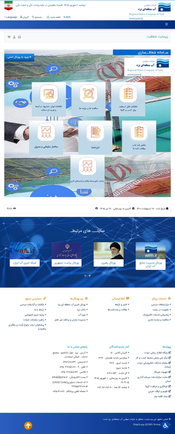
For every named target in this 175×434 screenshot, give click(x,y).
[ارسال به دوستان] (14, 37)
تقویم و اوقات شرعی (158, 391)
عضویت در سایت (160, 310)
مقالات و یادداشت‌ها (117, 310)
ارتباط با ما (39, 310)
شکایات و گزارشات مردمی (32, 305)
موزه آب (82, 315)
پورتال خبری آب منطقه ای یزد (72, 305)
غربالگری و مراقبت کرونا (156, 386)
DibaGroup (139, 424)
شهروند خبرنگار (161, 372)
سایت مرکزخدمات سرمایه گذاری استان (154, 379)
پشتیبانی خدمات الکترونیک (156, 315)
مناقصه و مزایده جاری (158, 320)
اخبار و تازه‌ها (121, 305)
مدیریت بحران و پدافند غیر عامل (70, 320)
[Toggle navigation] (166, 24)
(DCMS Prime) (153, 424)
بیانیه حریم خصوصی (34, 315)
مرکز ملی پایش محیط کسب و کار (152, 358)
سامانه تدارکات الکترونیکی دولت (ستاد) (154, 365)
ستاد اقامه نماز (161, 397)
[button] (90, 276)
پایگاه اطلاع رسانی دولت (156, 353)
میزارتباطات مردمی (160, 305)
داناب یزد (81, 310)
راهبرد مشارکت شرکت (33, 320)
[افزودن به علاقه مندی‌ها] (9, 37)
